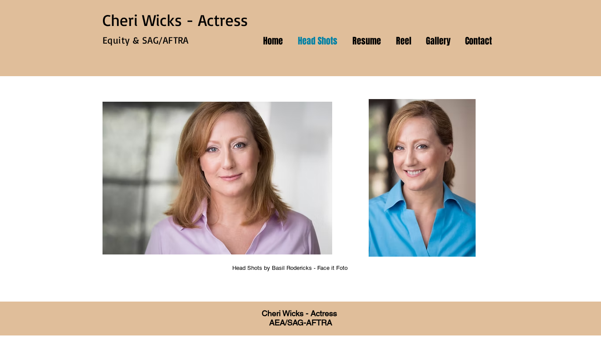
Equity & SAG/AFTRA (146, 40)
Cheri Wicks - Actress (175, 20)
